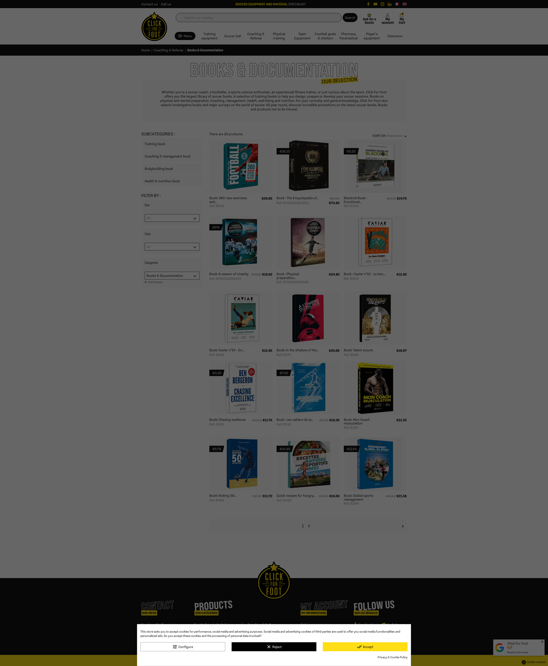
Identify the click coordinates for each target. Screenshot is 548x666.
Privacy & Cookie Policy (393, 657)
